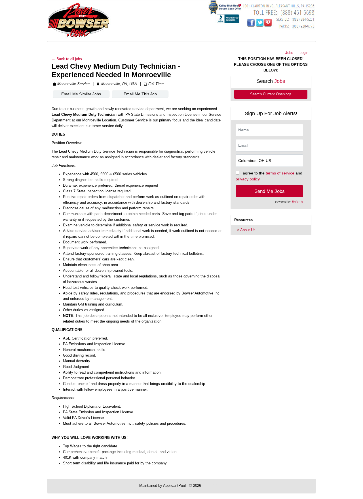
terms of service (280, 173)
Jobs (289, 52)
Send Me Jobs (269, 191)
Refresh (217, 485)
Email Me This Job (140, 94)
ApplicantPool (174, 485)
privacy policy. (248, 179)
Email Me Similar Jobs (81, 94)
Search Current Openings (271, 94)
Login (303, 52)
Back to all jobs (68, 59)
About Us (248, 230)
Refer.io (297, 201)
